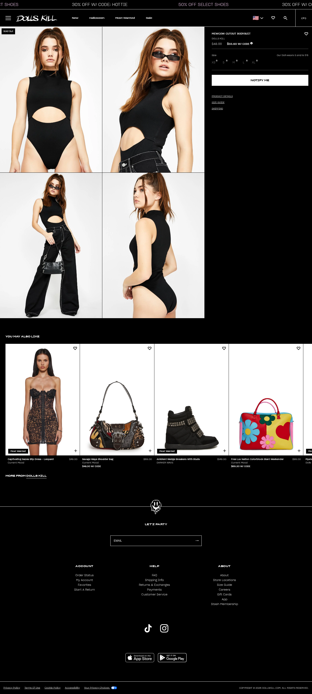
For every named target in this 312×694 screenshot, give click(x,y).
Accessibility (72, 688)
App (224, 599)
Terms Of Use (32, 688)
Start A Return (84, 589)
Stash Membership (224, 604)
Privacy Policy (11, 688)
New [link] (75, 17)
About (224, 575)
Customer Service (154, 594)
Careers (224, 589)
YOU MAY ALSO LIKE (22, 336)
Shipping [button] (217, 109)
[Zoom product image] (51, 99)
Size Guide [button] (218, 102)
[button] (98, 4)
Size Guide (224, 585)
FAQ (154, 575)
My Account (84, 580)
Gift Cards (224, 594)
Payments (154, 589)
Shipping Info (154, 580)
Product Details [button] (222, 96)
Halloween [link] (96, 17)
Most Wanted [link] (125, 17)
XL (253, 62)
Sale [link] (149, 17)
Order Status (84, 575)
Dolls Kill (218, 39)
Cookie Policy (53, 688)
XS (213, 62)
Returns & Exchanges (154, 585)
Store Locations (224, 580)
